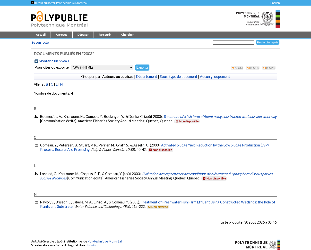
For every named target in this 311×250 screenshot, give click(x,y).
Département (146, 76)
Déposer (83, 34)
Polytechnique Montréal (105, 241)
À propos (61, 34)
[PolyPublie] (59, 29)
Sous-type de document (178, 76)
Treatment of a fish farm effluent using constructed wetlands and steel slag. (220, 116)
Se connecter (41, 42)
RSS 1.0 (254, 67)
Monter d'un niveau (54, 61)
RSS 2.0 (270, 67)
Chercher (127, 34)
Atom (239, 67)
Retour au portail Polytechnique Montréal (59, 2)
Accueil (41, 34)
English (275, 2)
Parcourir (105, 34)
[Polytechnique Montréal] (255, 244)
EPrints (91, 245)
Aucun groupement (215, 76)
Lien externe (159, 207)
